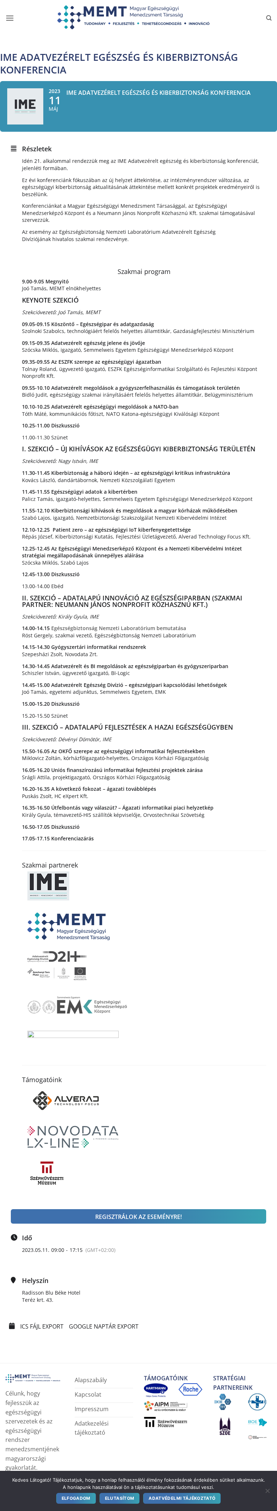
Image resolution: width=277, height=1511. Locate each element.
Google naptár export (103, 1326)
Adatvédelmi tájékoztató (182, 1498)
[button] (9, 18)
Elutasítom (120, 1498)
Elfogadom (76, 1498)
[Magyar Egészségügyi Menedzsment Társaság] (138, 18)
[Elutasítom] (267, 1492)
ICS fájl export (41, 1326)
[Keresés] (269, 18)
